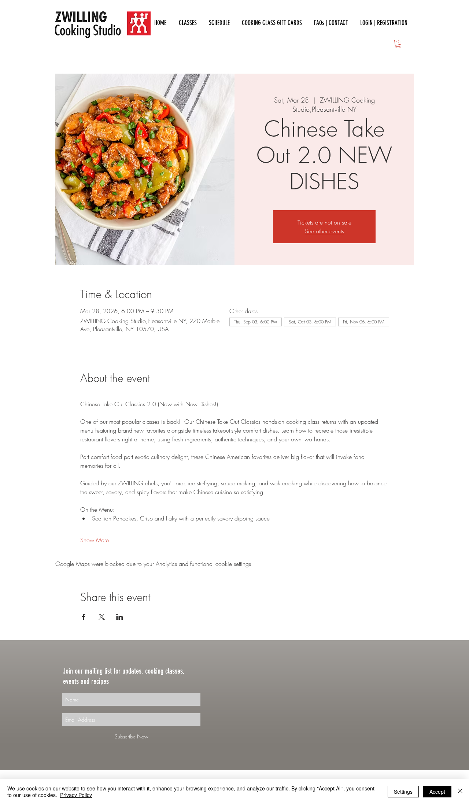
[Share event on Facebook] (83, 617)
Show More (94, 540)
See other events (324, 231)
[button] (398, 44)
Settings (403, 791)
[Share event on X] (101, 617)
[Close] (460, 791)
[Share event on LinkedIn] (119, 617)
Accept (437, 791)
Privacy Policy (76, 795)
